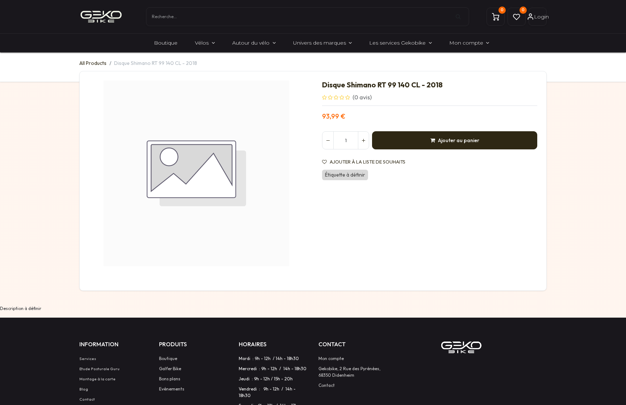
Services (87, 358)
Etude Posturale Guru (99, 368)
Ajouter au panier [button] (458, 140)
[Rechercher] (462, 17)
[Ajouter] (363, 140)
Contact (87, 399)
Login (540, 16)
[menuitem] (165, 43)
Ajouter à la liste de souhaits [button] (367, 162)
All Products (93, 63)
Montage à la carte (97, 378)
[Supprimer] (327, 140)
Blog (83, 389)
